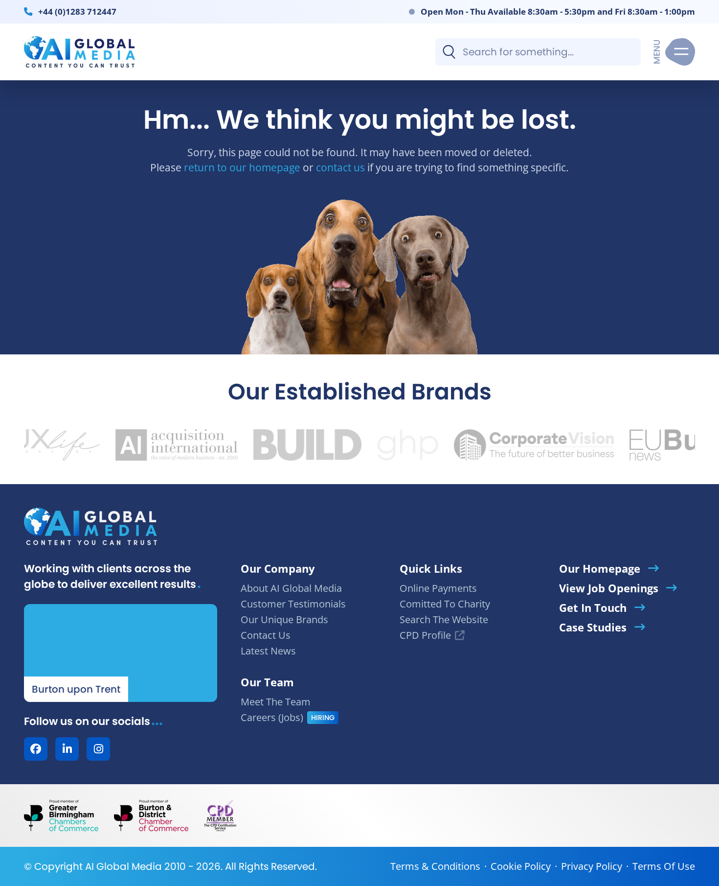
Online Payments (438, 588)
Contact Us (266, 635)
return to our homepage (242, 167)
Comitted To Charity (445, 603)
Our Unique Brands (284, 619)
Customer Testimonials (293, 603)
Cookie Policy (521, 866)
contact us (340, 167)
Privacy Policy (591, 866)
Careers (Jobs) (272, 717)
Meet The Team (276, 701)
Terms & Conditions (435, 866)
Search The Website (444, 619)
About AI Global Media (291, 588)
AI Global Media (123, 866)
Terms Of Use (663, 866)
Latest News (268, 650)
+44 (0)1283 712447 (77, 11)
